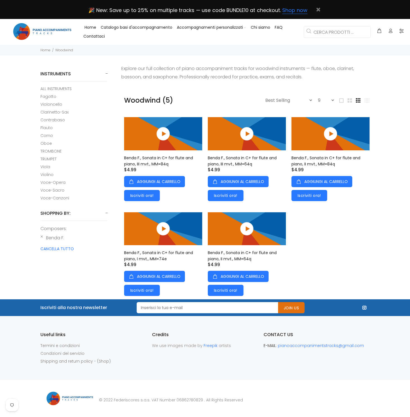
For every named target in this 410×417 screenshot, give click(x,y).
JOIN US (291, 308)
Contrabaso (52, 120)
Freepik (211, 345)
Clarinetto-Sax (54, 112)
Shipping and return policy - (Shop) (75, 361)
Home (45, 50)
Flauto (46, 128)
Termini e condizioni (60, 345)
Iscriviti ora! (142, 195)
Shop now (294, 10)
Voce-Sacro (52, 190)
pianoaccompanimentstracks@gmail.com (321, 345)
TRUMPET (48, 159)
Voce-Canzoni (54, 198)
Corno (46, 135)
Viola (45, 167)
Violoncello (51, 104)
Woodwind (64, 50)
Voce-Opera (53, 182)
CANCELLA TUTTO (57, 249)
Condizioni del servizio (62, 353)
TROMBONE (51, 151)
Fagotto (48, 96)
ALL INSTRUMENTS (56, 88)
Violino (47, 174)
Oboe (46, 143)
